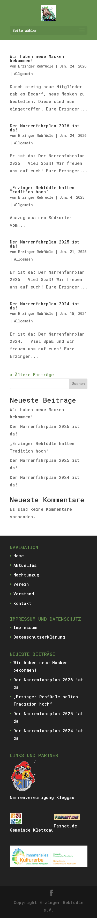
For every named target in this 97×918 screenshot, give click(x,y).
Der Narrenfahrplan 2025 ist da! (45, 244)
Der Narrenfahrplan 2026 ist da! (45, 127)
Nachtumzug (26, 575)
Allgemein (23, 73)
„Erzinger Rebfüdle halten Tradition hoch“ (42, 189)
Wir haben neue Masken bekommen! (37, 58)
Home (18, 555)
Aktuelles (25, 565)
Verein (21, 584)
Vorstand (23, 593)
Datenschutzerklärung (39, 637)
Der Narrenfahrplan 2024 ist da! (45, 305)
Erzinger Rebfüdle (35, 66)
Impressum (25, 627)
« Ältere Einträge (32, 374)
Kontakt (22, 603)
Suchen (78, 383)
